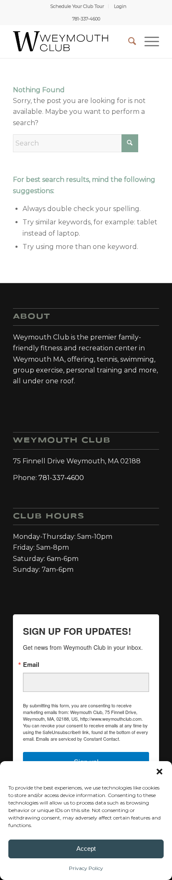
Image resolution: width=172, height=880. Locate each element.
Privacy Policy (86, 868)
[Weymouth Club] (60, 41)
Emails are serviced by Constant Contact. (78, 738)
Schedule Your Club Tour (77, 6)
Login (120, 6)
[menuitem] (77, 6)
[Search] (128, 41)
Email (31, 664)
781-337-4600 (86, 19)
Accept (86, 848)
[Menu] (147, 41)
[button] (159, 771)
